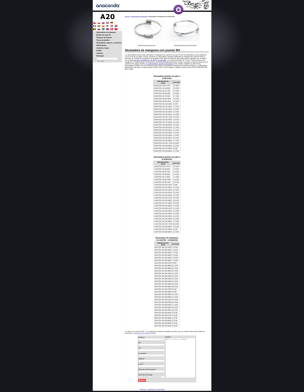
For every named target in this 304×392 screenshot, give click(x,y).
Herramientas (101, 45)
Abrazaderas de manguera (139, 16)
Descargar (100, 56)
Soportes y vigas (102, 48)
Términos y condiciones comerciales (152, 389)
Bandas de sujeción (103, 35)
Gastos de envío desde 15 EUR (145, 333)
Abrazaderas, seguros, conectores (108, 43)
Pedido (99, 50)
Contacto (99, 53)
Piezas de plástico (103, 40)
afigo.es (127, 16)
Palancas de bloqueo (104, 37)
